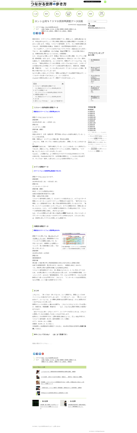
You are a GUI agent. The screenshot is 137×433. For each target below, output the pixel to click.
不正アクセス (94, 146)
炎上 (103, 138)
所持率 (66, 29)
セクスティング (103, 144)
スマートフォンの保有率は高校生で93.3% (50, 92)
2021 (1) (91, 115)
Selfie (106, 138)
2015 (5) (91, 126)
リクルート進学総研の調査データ (45, 86)
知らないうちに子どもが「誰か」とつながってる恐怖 (95, 69)
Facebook (98, 144)
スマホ (52, 29)
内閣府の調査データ (41, 94)
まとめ (37, 98)
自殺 (90, 148)
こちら (43, 117)
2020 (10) (92, 117)
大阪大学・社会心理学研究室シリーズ (97, 134)
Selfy (105, 140)
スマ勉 (57, 29)
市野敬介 (99, 140)
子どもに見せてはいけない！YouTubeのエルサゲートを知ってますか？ (95, 78)
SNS (98, 151)
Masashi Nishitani (81, 24)
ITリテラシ (98, 132)
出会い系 (94, 132)
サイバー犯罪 (94, 136)
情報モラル (89, 132)
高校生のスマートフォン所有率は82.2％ (49, 88)
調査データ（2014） (61, 31)
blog (43, 27)
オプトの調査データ (41, 90)
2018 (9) (91, 121)
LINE (43, 29)
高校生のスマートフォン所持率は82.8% (49, 96)
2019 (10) (92, 119)
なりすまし (99, 146)
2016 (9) (91, 124)
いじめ (99, 148)
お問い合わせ (55, 9)
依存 (95, 151)
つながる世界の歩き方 (51, 27)
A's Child (34, 426)
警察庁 (94, 144)
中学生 (100, 138)
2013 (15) (92, 130)
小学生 (101, 151)
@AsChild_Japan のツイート (96, 28)
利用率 (62, 29)
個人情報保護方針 (69, 9)
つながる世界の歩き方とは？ (38, 9)
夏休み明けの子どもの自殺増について (95, 98)
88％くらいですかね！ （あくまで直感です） (49, 101)
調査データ (72, 29)
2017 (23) (92, 122)
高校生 (70, 31)
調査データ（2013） (48, 31)
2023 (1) (91, 111)
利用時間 (92, 138)
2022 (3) (91, 113)
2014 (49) (92, 128)
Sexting (102, 140)
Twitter (47, 29)
